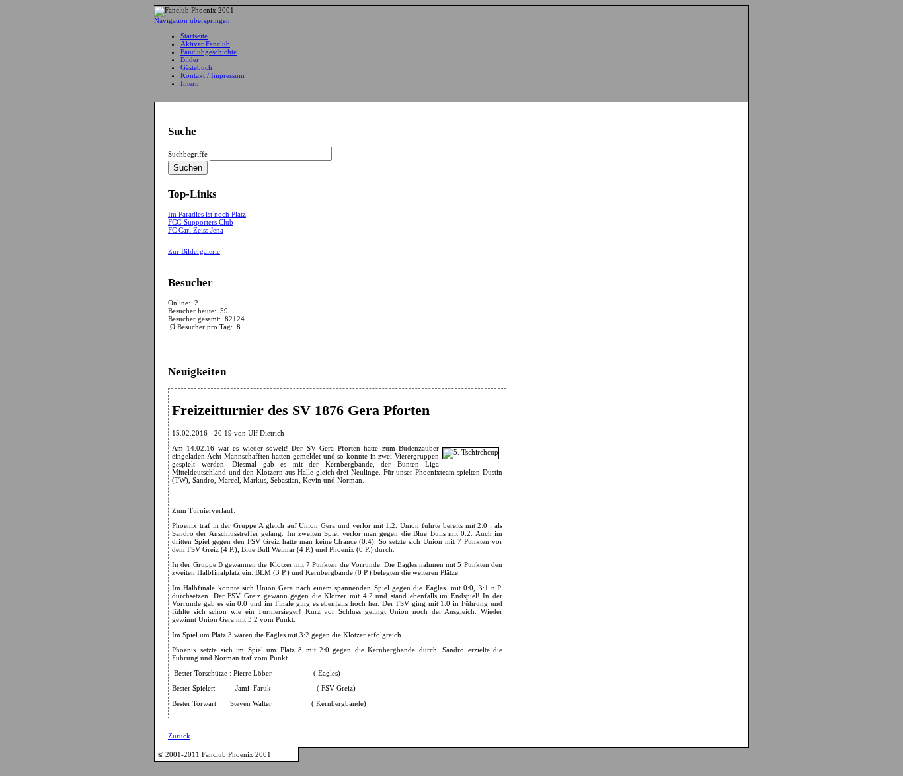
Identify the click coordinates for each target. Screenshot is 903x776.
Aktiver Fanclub (205, 44)
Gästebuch (196, 67)
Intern (189, 83)
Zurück (179, 736)
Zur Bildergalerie (194, 251)
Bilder (189, 59)
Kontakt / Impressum (212, 75)
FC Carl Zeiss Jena (195, 230)
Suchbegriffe (188, 154)
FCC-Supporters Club (200, 222)
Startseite (194, 36)
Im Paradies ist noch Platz (207, 214)
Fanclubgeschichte (208, 52)
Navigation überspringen (192, 20)
